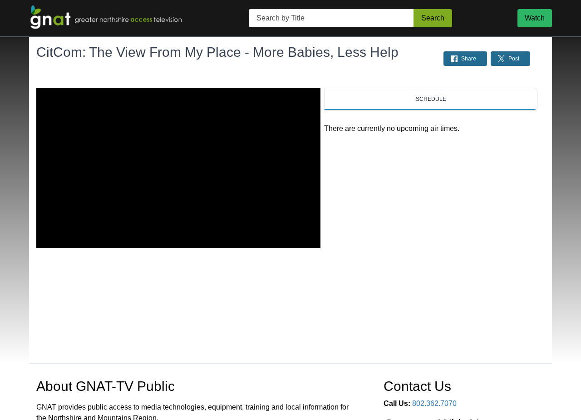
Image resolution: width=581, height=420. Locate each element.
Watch (535, 18)
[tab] (430, 99)
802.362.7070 (434, 403)
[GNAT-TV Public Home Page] (106, 18)
